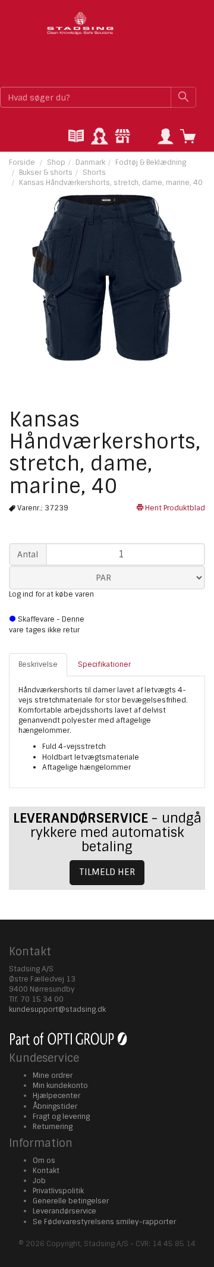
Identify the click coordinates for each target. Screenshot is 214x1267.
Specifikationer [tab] (104, 664)
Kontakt (46, 1170)
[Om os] (122, 137)
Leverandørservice (64, 1211)
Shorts (94, 172)
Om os (44, 1160)
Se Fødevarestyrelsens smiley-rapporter (104, 1222)
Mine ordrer (53, 1075)
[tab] (76, 137)
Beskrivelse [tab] (38, 664)
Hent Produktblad (174, 508)
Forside (22, 162)
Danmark (90, 162)
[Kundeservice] (99, 137)
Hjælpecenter (56, 1095)
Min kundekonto (60, 1085)
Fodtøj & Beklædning (150, 162)
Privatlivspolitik (58, 1191)
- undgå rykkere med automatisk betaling (107, 832)
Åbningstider (55, 1106)
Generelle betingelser (71, 1201)
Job (39, 1181)
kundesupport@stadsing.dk (57, 1009)
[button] (165, 137)
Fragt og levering (61, 1116)
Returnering (53, 1126)
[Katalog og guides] (76, 137)
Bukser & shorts (46, 172)
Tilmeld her (107, 872)
